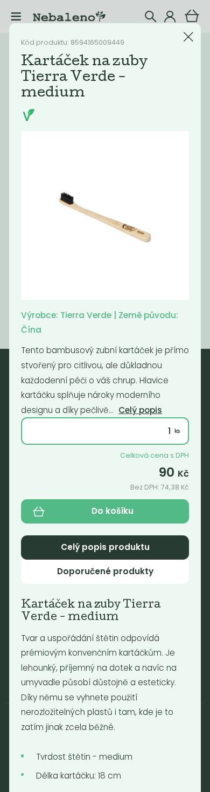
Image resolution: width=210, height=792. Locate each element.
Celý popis (140, 410)
